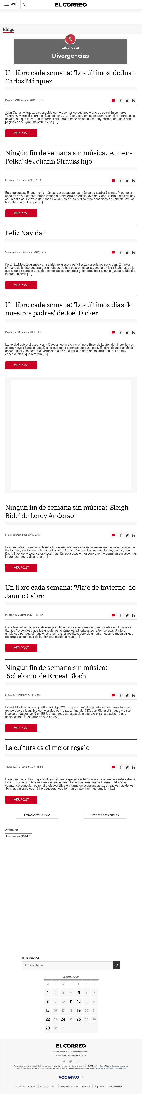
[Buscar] (116, 965)
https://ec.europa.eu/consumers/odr (111, 1068)
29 (47, 1028)
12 (79, 1002)
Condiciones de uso (48, 1087)
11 (71, 1002)
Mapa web (98, 1087)
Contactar (20, 1087)
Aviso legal (32, 1087)
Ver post (21, 133)
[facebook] (64, 1061)
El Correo (71, 1046)
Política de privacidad (69, 1087)
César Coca (70, 47)
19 (79, 1010)
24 (63, 1019)
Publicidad (86, 1087)
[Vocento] (71, 1077)
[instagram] (77, 1061)
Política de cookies (115, 1087)
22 (48, 1019)
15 (47, 1010)
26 (79, 1019)
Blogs (8, 29)
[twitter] (70, 1061)
